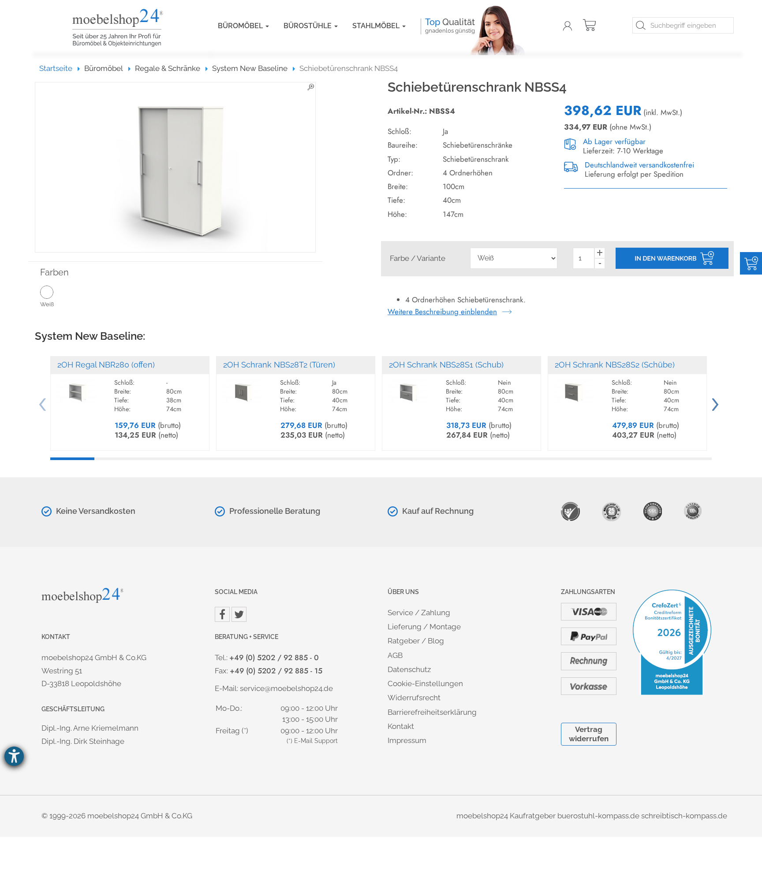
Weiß (47, 304)
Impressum (407, 740)
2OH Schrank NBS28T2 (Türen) (279, 364)
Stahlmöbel (376, 26)
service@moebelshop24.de (286, 688)
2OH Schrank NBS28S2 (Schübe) (615, 364)
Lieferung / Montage (424, 626)
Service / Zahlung (419, 612)
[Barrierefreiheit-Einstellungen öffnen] (14, 756)
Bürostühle (308, 26)
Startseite (59, 68)
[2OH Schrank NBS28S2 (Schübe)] (574, 387)
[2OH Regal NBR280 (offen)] (77, 387)
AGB (395, 655)
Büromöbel (241, 26)
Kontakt (401, 726)
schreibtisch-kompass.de (684, 815)
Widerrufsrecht (414, 697)
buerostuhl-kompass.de (598, 815)
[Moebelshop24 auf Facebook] (222, 614)
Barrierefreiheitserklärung (432, 712)
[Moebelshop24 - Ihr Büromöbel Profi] (132, 27)
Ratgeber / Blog (416, 640)
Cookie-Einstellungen (425, 683)
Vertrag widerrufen (589, 734)
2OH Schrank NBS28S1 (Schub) (446, 364)
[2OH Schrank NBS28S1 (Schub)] (409, 387)
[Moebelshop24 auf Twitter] (239, 614)
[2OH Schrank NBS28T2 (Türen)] (243, 387)
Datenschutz (409, 669)
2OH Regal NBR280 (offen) (106, 364)
